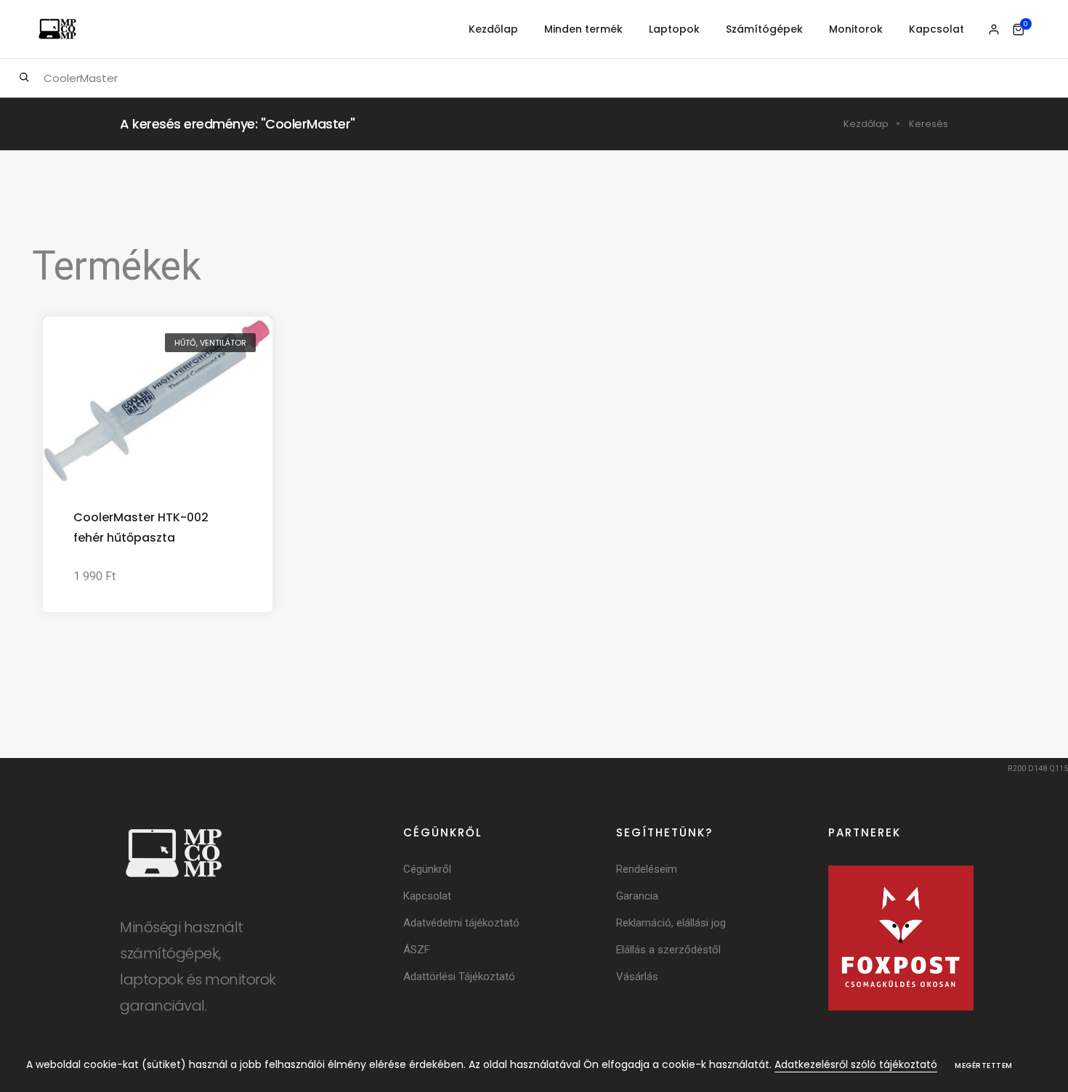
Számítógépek (764, 29)
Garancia (637, 895)
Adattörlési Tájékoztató (459, 976)
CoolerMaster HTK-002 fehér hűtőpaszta (141, 527)
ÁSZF (416, 949)
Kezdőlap (493, 29)
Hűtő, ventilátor (210, 343)
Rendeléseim (646, 869)
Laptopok (674, 29)
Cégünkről (427, 869)
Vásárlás (637, 976)
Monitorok (856, 29)
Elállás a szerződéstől (668, 949)
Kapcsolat (936, 29)
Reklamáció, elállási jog (671, 922)
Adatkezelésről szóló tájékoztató (855, 1064)
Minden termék (583, 29)
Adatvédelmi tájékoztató (461, 922)
